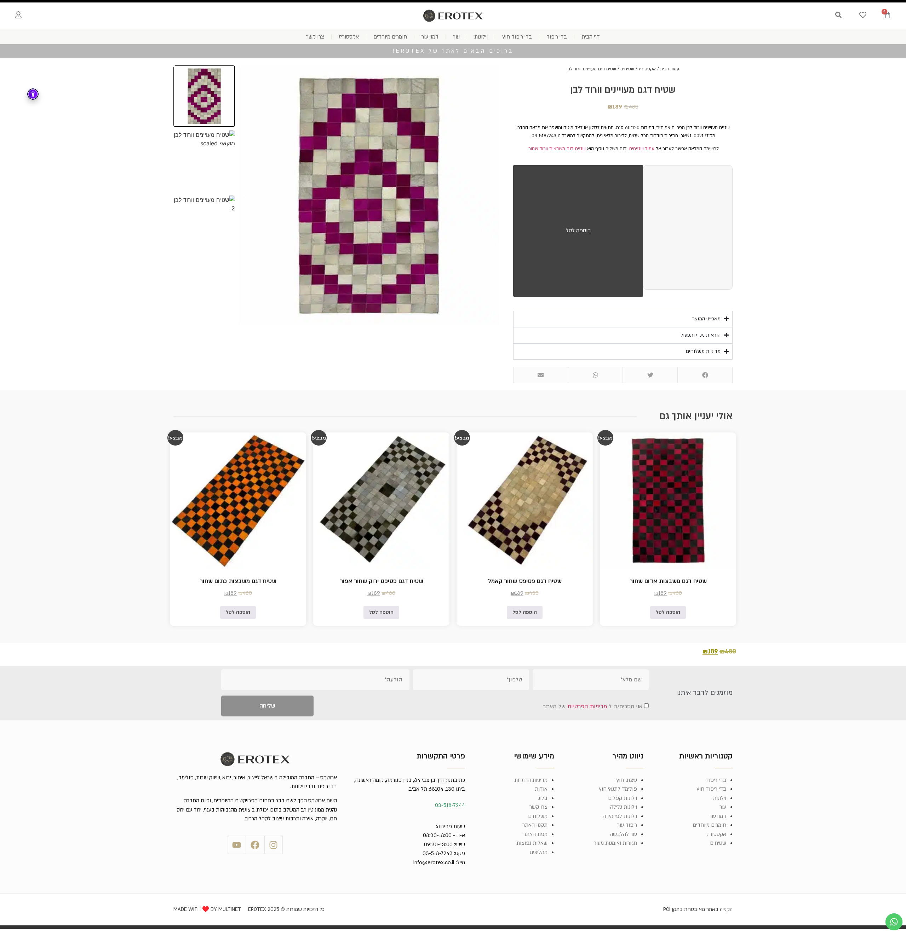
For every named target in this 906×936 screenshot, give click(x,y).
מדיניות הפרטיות (587, 706)
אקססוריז (349, 36)
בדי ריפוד (556, 36)
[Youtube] (237, 845)
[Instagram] (273, 845)
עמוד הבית (669, 69)
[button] (705, 375)
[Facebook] (255, 845)
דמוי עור (430, 36)
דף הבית (590, 36)
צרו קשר (315, 36)
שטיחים (627, 69)
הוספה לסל (578, 230)
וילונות (481, 36)
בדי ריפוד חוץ (517, 36)
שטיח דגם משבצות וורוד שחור (557, 149)
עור (456, 36)
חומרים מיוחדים (390, 36)
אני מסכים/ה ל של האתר (592, 706)
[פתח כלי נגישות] (33, 94)
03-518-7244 (450, 805)
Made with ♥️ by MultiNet (207, 909)
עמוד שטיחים (641, 149)
